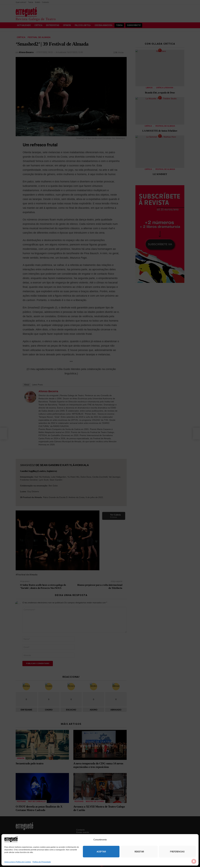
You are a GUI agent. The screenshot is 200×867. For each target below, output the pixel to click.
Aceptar (101, 851)
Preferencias (177, 851)
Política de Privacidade (42, 862)
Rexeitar (139, 851)
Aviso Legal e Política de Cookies (17, 862)
